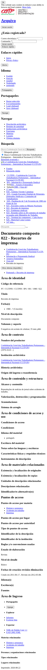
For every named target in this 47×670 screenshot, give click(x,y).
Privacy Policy (12, 60)
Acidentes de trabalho (15, 510)
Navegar (5, 113)
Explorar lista (11, 620)
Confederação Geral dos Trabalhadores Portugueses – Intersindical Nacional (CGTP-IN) (25, 251)
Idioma (4, 65)
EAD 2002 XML (13, 632)
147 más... (10, 222)
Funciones (10, 131)
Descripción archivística (16, 124)
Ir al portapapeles (13, 104)
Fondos (9, 169)
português (10, 85)
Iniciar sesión (7, 27)
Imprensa (10, 513)
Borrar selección (13, 101)
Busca (21, 156)
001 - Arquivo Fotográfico (22, 185)
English (9, 76)
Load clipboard (12, 106)
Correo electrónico (9, 38)
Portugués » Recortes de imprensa (20, 272)
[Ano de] (10, 261)
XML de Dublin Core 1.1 (16, 630)
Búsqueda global (11, 152)
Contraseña (6, 41)
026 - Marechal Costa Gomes (18, 220)
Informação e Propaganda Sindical (20, 256)
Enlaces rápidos (8, 47)
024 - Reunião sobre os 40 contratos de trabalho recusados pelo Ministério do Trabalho (26, 214)
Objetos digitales (13, 138)
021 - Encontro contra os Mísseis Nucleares (24, 206)
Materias (9, 133)
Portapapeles (7, 90)
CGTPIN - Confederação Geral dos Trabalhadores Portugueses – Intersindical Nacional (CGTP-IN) (23, 177)
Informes (10, 617)
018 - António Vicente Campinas (19, 192)
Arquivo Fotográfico (14, 259)
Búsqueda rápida (13, 171)
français (9, 78)
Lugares (9, 136)
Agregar (10, 607)
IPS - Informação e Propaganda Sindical (23, 182)
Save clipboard (12, 108)
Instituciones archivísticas (16, 129)
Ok (3, 2)
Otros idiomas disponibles (12, 268)
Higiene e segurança (14, 508)
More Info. (26, 7)
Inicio (8, 58)
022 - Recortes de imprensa (17, 208)
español (9, 81)
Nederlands (11, 83)
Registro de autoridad (15, 126)
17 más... (10, 189)
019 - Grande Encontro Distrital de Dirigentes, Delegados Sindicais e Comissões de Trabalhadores (25, 196)
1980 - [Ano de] (20, 187)
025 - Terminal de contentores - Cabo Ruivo (24, 217)
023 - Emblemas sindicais (16, 210)
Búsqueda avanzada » (10, 159)
